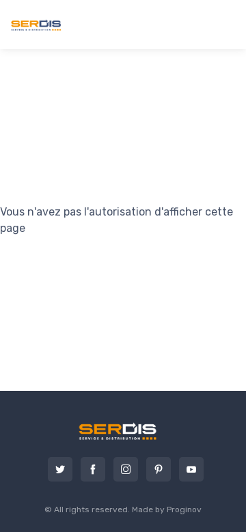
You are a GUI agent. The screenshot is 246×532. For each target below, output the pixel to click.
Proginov (184, 509)
